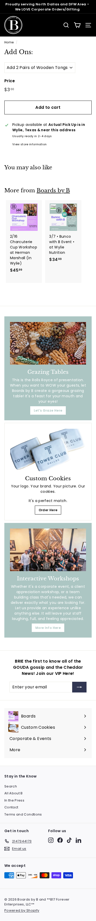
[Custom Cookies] (48, 450)
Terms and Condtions (23, 814)
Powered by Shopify (21, 910)
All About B (13, 793)
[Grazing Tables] (48, 343)
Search (10, 786)
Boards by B (53, 190)
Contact (11, 807)
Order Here (48, 510)
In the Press (14, 800)
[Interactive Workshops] (48, 550)
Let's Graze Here (48, 410)
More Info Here (48, 628)
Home (9, 42)
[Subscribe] (79, 687)
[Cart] (77, 25)
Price (9, 80)
